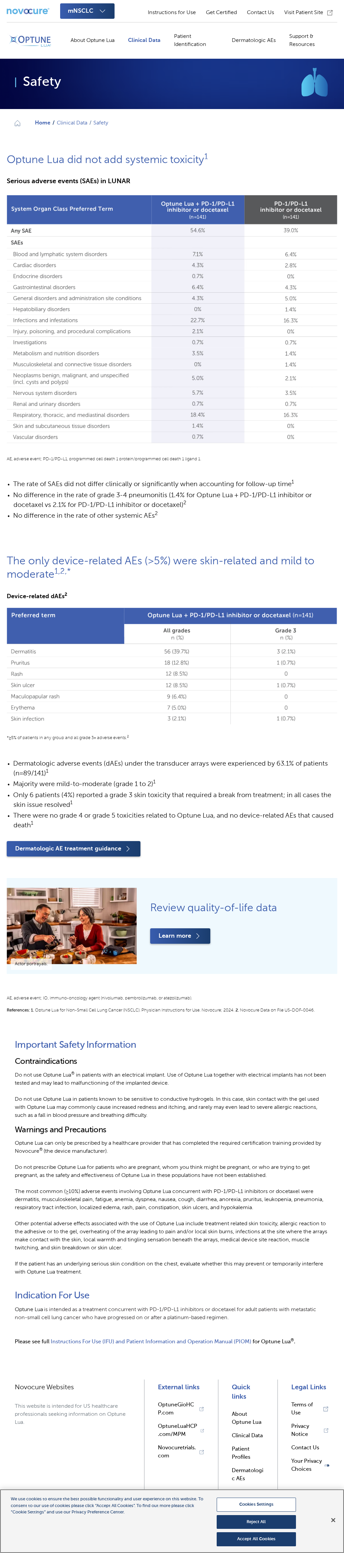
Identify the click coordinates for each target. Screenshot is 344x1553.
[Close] (333, 1520)
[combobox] (87, 11)
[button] (310, 1465)
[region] (172, 1521)
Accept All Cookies (256, 1539)
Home (42, 123)
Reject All (256, 1522)
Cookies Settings (256, 1504)
